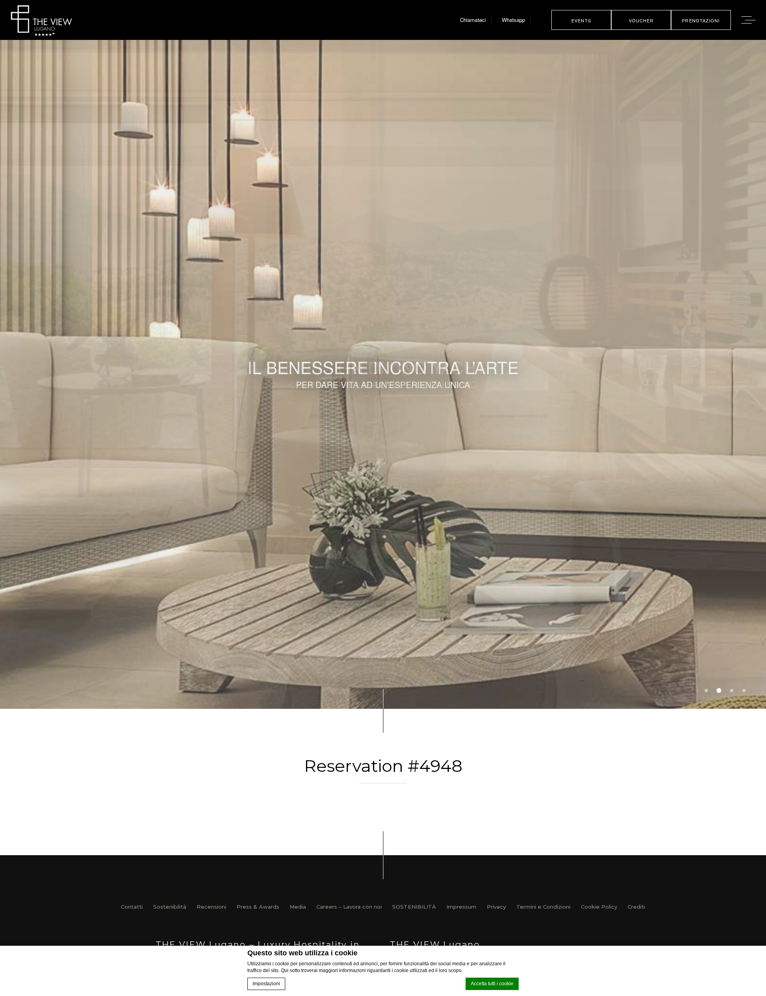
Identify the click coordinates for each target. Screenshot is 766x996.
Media (298, 906)
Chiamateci (473, 20)
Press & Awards (258, 906)
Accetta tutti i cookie (492, 983)
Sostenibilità (169, 906)
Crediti (636, 906)
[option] (383, 374)
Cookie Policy (599, 906)
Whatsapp (513, 20)
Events (581, 20)
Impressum (461, 906)
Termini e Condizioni (543, 906)
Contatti (132, 906)
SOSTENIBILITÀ (414, 906)
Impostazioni (266, 983)
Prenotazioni (701, 20)
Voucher (641, 20)
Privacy (496, 906)
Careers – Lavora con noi (349, 906)
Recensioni (211, 906)
